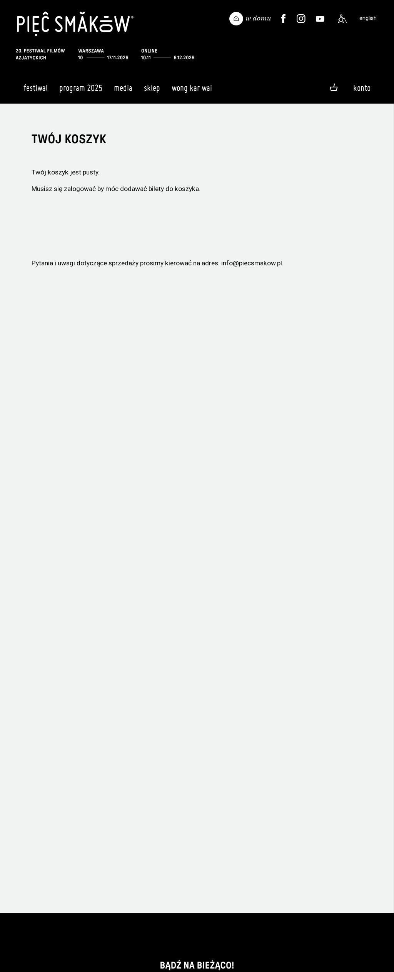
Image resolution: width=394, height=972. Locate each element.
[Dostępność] (342, 19)
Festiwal (35, 87)
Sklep (152, 87)
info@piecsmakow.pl (251, 263)
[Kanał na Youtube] (320, 19)
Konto (362, 87)
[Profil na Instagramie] (301, 19)
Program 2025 (80, 87)
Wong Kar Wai (192, 87)
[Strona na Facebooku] (283, 19)
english (368, 18)
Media (123, 87)
